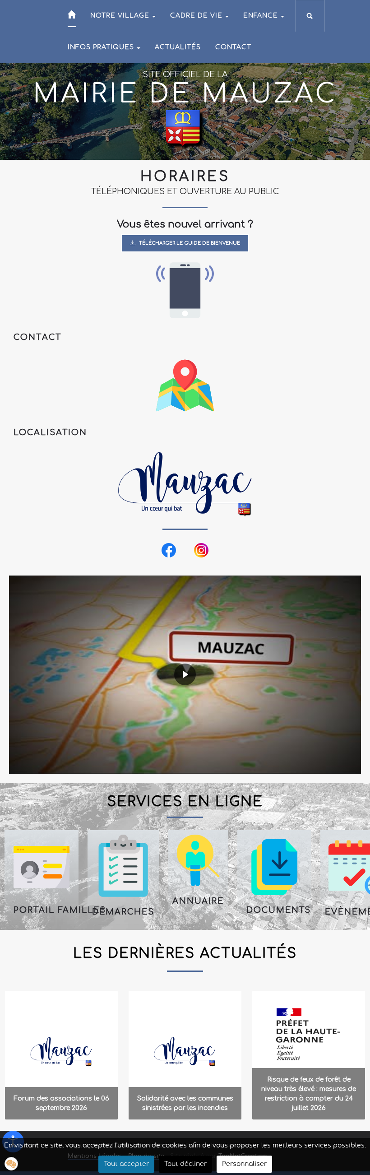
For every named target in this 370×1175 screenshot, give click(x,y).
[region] (185, 597)
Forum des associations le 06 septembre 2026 (61, 1103)
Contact (233, 47)
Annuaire (198, 901)
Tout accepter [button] (126, 1164)
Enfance (260, 16)
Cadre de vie (196, 16)
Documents (274, 910)
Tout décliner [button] (185, 1164)
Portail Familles (41, 910)
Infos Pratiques (101, 47)
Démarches (123, 911)
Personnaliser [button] (244, 1164)
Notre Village (119, 16)
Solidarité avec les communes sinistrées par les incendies (185, 1103)
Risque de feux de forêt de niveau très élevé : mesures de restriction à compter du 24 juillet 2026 (308, 1093)
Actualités (178, 47)
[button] (42, 877)
